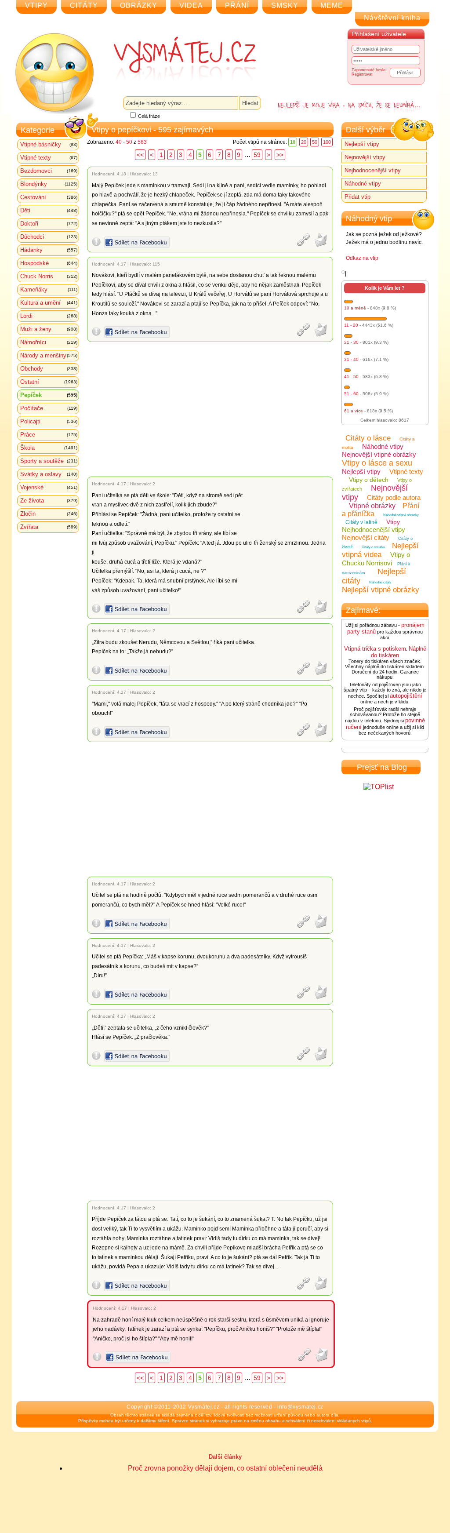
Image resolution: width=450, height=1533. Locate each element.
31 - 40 (351, 359)
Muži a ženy (48, 329)
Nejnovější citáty (365, 537)
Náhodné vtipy (363, 183)
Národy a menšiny (48, 355)
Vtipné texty (48, 157)
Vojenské (48, 487)
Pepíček (48, 395)
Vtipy (393, 521)
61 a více (353, 410)
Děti (48, 210)
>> (279, 154)
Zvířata (48, 527)
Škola (48, 447)
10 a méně (355, 308)
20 (303, 142)
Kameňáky (48, 289)
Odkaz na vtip (362, 258)
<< (140, 154)
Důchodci (48, 236)
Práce (48, 434)
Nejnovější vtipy (365, 157)
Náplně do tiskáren (398, 652)
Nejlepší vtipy (362, 144)
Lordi (48, 316)
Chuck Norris (48, 276)
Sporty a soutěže (48, 461)
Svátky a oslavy (48, 474)
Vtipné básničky (48, 144)
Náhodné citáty (380, 582)
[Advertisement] (211, 409)
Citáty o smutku (373, 547)
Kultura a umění (48, 302)
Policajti (48, 421)
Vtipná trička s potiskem (375, 648)
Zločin (48, 513)
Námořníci (48, 342)
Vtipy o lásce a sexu (377, 463)
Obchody (48, 368)
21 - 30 (351, 342)
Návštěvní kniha (392, 18)
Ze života (48, 500)
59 (257, 154)
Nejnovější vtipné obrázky (379, 454)
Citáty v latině (361, 522)
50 (314, 142)
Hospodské (48, 263)
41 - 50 (351, 376)
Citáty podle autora (394, 497)
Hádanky (48, 250)
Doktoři (48, 223)
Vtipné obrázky (372, 506)
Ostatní (48, 382)
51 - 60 (351, 393)
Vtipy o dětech (368, 479)
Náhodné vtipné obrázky (401, 515)
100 (327, 142)
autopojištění (406, 695)
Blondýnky (48, 184)
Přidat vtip (357, 196)
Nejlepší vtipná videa (380, 550)
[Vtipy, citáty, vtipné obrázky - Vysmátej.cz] (175, 58)
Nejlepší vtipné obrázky (380, 590)
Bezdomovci (48, 171)
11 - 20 (351, 325)
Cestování (48, 197)
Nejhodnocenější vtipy (373, 170)
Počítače (48, 408)
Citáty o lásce (368, 438)
